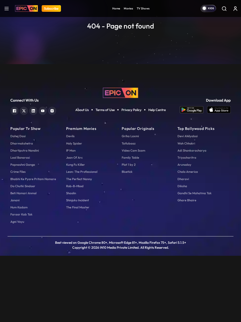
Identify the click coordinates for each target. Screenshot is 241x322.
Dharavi (183, 179)
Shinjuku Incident (77, 200)
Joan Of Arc (74, 157)
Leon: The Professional (81, 171)
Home (116, 8)
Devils (70, 136)
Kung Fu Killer (75, 164)
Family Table (130, 157)
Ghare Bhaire (186, 200)
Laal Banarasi (20, 157)
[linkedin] (33, 110)
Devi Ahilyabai (187, 136)
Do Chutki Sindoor (22, 186)
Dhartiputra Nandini (24, 150)
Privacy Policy (131, 110)
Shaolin (71, 193)
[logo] (120, 92)
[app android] (193, 109)
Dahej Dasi (18, 136)
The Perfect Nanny (79, 179)
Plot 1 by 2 (129, 164)
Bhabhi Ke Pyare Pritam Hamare (33, 179)
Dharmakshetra (21, 143)
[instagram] (52, 110)
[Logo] (26, 8)
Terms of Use (105, 110)
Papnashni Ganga (22, 164)
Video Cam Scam (133, 150)
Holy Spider (74, 143)
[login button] (235, 8)
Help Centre (157, 110)
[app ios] (219, 109)
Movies (128, 8)
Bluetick (127, 171)
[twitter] (24, 110)
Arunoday (184, 164)
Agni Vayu (17, 221)
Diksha (182, 186)
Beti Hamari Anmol (23, 193)
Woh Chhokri (186, 143)
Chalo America (187, 171)
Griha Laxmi (130, 136)
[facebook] (14, 110)
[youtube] (43, 110)
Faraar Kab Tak (21, 214)
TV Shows (143, 8)
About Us (82, 110)
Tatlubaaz (129, 143)
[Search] (224, 8)
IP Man (71, 150)
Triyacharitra (186, 157)
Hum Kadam (19, 207)
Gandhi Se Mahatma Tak (194, 193)
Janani (15, 200)
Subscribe (51, 8)
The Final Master (77, 207)
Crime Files (18, 171)
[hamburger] (6, 8)
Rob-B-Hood (75, 186)
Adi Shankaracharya (191, 150)
